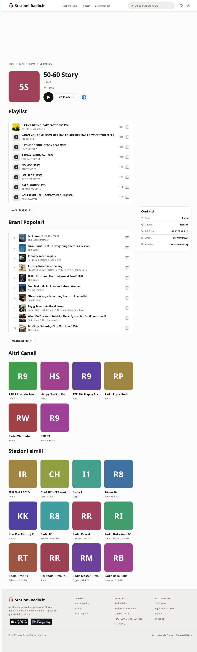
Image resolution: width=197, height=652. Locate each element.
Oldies (47, 82)
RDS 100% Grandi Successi (129, 618)
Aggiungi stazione (164, 608)
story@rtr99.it (180, 237)
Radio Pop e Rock (116, 394)
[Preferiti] (181, 5)
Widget (159, 613)
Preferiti (69, 97)
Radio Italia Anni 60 (117, 534)
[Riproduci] (48, 97)
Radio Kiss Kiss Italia (125, 608)
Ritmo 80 (110, 492)
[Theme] (188, 5)
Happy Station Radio (55, 394)
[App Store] (19, 621)
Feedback (160, 618)
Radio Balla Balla (115, 576)
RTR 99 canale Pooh (22, 394)
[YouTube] (127, 127)
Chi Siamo (160, 603)
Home (11, 63)
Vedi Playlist (19, 210)
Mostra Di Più (20, 341)
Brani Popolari (102, 5)
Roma (32, 63)
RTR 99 (45, 436)
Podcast (86, 5)
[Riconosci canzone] (84, 97)
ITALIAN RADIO (19, 492)
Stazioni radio (70, 5)
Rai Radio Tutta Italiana (55, 576)
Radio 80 (46, 534)
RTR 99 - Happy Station (87, 394)
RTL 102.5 (120, 623)
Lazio (22, 63)
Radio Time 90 (18, 576)
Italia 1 (77, 492)
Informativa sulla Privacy (162, 635)
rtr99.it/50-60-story (178, 244)
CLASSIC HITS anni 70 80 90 (55, 492)
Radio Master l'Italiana (87, 576)
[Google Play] (41, 621)
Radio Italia (121, 603)
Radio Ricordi (82, 534)
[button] (22, 376)
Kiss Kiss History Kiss (23, 534)
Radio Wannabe (19, 436)
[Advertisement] (100, 37)
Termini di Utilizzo (184, 635)
